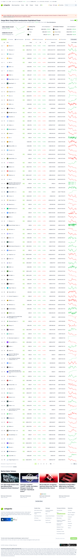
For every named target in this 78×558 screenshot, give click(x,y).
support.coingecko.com (8, 16)
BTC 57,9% (42, 1)
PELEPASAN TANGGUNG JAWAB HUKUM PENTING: (11, 548)
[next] (54, 463)
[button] (39, 501)
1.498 (10, 1)
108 (50, 463)
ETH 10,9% (47, 1)
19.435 (4, 1)
